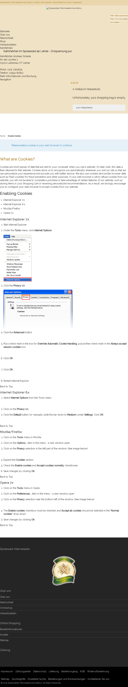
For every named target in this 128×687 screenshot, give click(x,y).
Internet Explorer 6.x (14, 204)
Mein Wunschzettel (119, 19)
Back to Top (6, 386)
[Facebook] (127, 2)
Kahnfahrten (6, 48)
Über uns (5, 34)
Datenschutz (39, 671)
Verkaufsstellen (8, 44)
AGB (82, 671)
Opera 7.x (9, 213)
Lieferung (54, 671)
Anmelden (115, 22)
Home (2, 136)
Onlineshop (6, 608)
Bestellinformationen (11, 629)
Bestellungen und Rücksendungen (66, 679)
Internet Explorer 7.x (14, 200)
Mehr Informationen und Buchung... (19, 76)
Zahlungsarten (23, 671)
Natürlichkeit (6, 38)
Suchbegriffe (19, 679)
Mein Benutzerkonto (119, 16)
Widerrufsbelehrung (98, 671)
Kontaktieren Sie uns (98, 679)
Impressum (7, 671)
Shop (3, 41)
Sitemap (4, 640)
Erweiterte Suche (37, 679)
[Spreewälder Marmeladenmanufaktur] (64, 12)
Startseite (5, 31)
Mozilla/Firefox (12, 208)
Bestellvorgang (69, 671)
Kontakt (4, 634)
